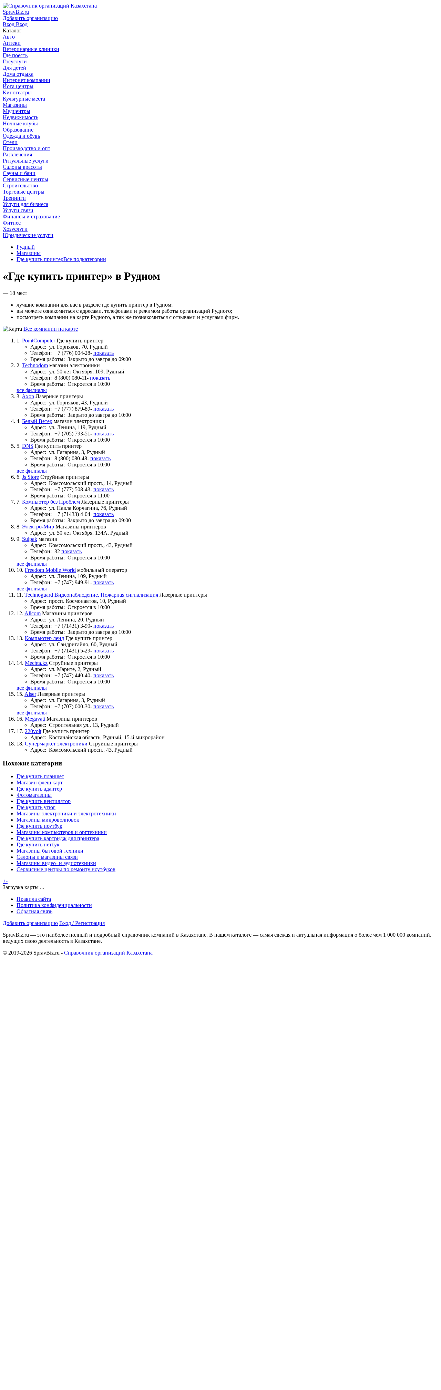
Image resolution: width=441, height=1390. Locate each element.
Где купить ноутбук (39, 826)
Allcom (32, 613)
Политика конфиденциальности (54, 905)
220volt (33, 731)
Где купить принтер (40, 259)
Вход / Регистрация (82, 923)
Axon (28, 396)
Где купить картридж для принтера (58, 838)
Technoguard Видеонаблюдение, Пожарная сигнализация (91, 595)
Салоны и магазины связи (47, 857)
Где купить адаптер (39, 789)
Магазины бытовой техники (50, 851)
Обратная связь (34, 911)
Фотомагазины (34, 795)
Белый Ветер (37, 421)
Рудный (26, 247)
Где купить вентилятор (44, 801)
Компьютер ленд (44, 638)
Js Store (30, 477)
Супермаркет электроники (56, 744)
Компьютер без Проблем (51, 502)
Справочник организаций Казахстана (108, 953)
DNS (27, 446)
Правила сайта (34, 899)
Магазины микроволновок (48, 820)
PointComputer (38, 340)
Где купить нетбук (38, 844)
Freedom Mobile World (50, 570)
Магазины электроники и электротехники (66, 813)
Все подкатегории (84, 259)
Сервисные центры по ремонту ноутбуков (66, 869)
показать (103, 353)
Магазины (29, 253)
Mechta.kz (36, 663)
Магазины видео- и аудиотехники (56, 863)
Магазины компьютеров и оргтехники (62, 832)
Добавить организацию (30, 923)
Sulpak (29, 539)
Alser (30, 694)
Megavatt (35, 719)
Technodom (35, 365)
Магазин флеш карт (40, 782)
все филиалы (32, 390)
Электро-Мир (38, 526)
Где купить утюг (36, 807)
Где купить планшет (40, 776)
